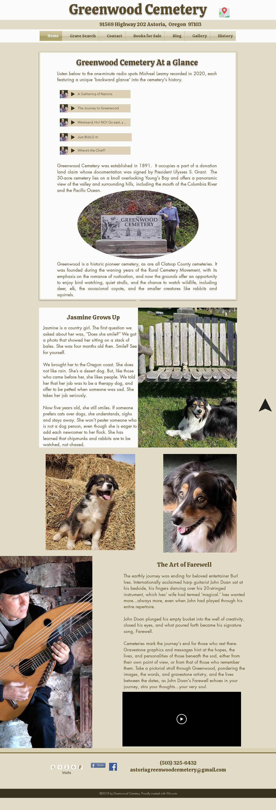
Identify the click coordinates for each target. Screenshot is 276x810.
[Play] (73, 137)
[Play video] (182, 719)
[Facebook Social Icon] (113, 767)
